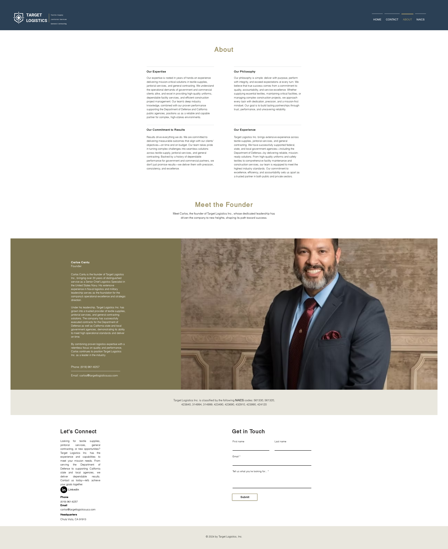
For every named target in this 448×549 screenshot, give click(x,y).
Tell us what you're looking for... (250, 471)
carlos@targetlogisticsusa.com (98, 375)
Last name (280, 441)
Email (236, 456)
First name (238, 441)
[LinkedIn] (63, 489)
